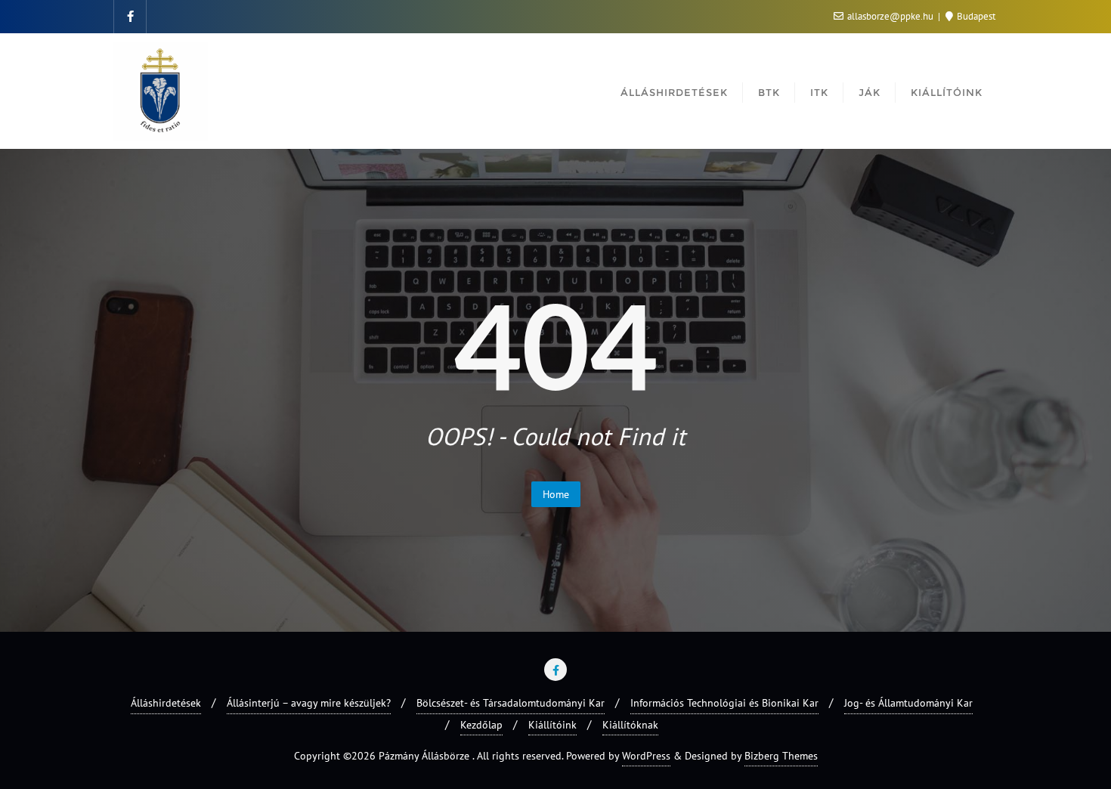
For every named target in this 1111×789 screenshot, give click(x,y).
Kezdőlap (481, 725)
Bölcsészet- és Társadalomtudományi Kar (510, 703)
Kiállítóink (552, 725)
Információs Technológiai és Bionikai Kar (724, 703)
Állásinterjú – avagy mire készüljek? (309, 703)
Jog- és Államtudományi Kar (908, 703)
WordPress (646, 756)
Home (556, 494)
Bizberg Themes (781, 756)
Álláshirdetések (166, 703)
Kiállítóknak (630, 725)
